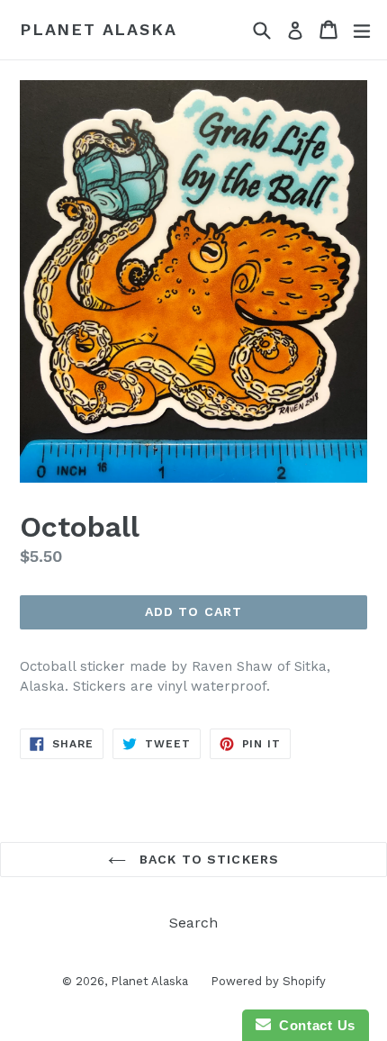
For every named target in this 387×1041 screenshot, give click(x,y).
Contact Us (313, 1025)
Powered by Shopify (268, 981)
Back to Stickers (207, 859)
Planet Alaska (98, 29)
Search (193, 922)
